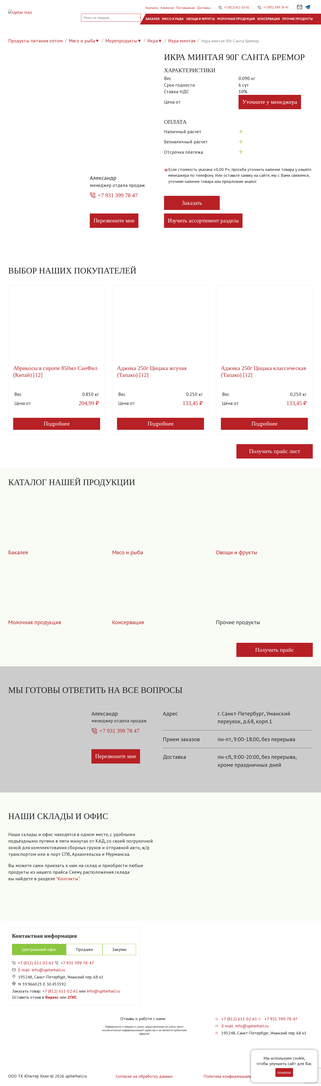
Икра (152, 41)
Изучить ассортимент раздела (203, 220)
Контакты (152, 8)
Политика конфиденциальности (233, 1076)
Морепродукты (121, 41)
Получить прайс (274, 650)
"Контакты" (67, 879)
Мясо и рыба (173, 19)
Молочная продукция (236, 19)
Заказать (192, 203)
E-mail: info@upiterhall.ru (41, 970)
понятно (284, 1072)
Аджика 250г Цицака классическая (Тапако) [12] (263, 371)
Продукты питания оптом (35, 41)
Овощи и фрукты (200, 19)
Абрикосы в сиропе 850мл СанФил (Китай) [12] (55, 371)
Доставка (203, 8)
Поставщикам (185, 8)
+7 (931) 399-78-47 (276, 7)
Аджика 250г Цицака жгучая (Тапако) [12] (152, 371)
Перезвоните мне (114, 220)
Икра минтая (181, 41)
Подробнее (57, 424)
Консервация (268, 19)
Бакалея (153, 19)
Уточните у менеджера (269, 102)
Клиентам (167, 8)
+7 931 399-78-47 (77, 962)
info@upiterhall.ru (103, 991)
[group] (236, 866)
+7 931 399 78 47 (118, 195)
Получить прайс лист (274, 451)
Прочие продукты (297, 19)
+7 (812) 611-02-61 (236, 7)
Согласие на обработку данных (144, 1076)
